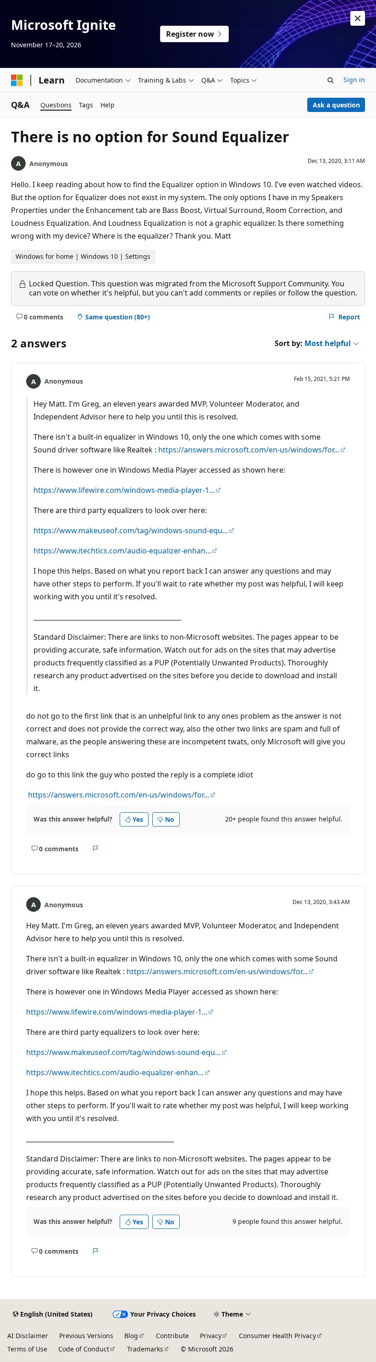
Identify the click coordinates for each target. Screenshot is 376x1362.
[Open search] (330, 80)
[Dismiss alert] (357, 18)
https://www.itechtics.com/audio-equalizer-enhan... (122, 551)
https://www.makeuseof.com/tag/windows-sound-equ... (130, 530)
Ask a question (336, 104)
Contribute (172, 1335)
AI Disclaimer (27, 1335)
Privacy (210, 1335)
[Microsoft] (17, 80)
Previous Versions (86, 1335)
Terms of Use (27, 1349)
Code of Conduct (83, 1349)
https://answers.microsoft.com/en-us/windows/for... (248, 450)
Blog (131, 1335)
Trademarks (145, 1349)
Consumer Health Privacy (277, 1335)
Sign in (354, 79)
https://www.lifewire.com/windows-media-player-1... (124, 490)
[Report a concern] (96, 848)
